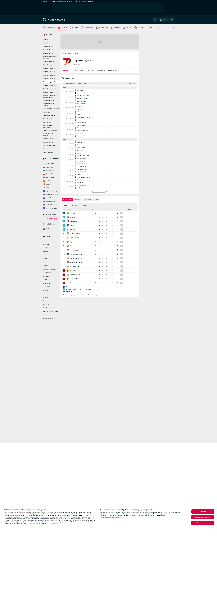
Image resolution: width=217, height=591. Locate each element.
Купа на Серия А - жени (50, 149)
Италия (79, 53)
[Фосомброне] (68, 266)
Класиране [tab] (67, 199)
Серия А (45, 39)
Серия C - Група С (48, 53)
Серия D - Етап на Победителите (49, 96)
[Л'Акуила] (68, 229)
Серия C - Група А (48, 46)
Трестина (73, 246)
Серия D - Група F (49, 82)
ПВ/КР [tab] (96, 199)
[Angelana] (68, 270)
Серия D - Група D (49, 75)
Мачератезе (74, 238)
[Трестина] (68, 246)
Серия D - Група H (49, 89)
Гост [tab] (85, 205)
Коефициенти (77, 71)
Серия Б (45, 43)
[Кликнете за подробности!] (99, 91)
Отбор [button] (69, 209)
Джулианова (74, 221)
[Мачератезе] (68, 238)
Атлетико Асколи (76, 262)
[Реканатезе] (68, 250)
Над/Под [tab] (87, 199)
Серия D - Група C (49, 72)
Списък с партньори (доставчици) (111, 517)
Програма (101, 71)
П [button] (95, 209)
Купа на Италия (48, 100)
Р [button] (99, 209)
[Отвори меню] (172, 19)
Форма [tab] (77, 199)
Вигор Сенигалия (76, 258)
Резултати (90, 71)
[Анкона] (68, 213)
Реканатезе (74, 250)
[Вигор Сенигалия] (68, 258)
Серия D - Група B (49, 68)
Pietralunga (73, 283)
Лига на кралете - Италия (49, 135)
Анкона (72, 213)
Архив (122, 71)
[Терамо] (68, 225)
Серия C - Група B (49, 50)
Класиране (112, 71)
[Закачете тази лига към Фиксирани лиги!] (94, 60)
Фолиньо (73, 217)
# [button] (63, 209)
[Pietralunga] (68, 283)
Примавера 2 (47, 122)
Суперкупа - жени (48, 152)
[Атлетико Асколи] (68, 262)
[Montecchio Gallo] (68, 275)
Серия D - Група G (49, 85)
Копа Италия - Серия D (51, 109)
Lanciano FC (74, 279)
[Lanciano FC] (68, 279)
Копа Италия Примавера (47, 126)
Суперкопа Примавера (50, 130)
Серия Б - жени (48, 142)
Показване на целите (202, 523)
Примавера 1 (47, 119)
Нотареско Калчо (76, 254)
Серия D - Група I (48, 92)
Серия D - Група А (49, 65)
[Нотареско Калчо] (68, 254)
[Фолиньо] (68, 217)
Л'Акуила (73, 229)
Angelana (73, 270)
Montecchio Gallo (75, 275)
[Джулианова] (68, 221)
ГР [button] (113, 209)
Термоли (73, 242)
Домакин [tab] (76, 205)
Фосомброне (74, 266)
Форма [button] (128, 209)
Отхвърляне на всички (202, 517)
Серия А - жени (48, 139)
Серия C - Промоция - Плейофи (50, 57)
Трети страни (53, 523)
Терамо (72, 225)
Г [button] (107, 209)
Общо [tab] (66, 205)
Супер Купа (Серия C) (50, 115)
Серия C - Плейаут (49, 61)
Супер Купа (46, 112)
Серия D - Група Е (49, 78)
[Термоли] (68, 242)
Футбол (68, 53)
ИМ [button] (92, 209)
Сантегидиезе (75, 234)
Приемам (203, 511)
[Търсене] (155, 19)
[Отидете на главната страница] (58, 19)
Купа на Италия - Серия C (48, 104)
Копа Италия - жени (49, 145)
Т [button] (117, 209)
